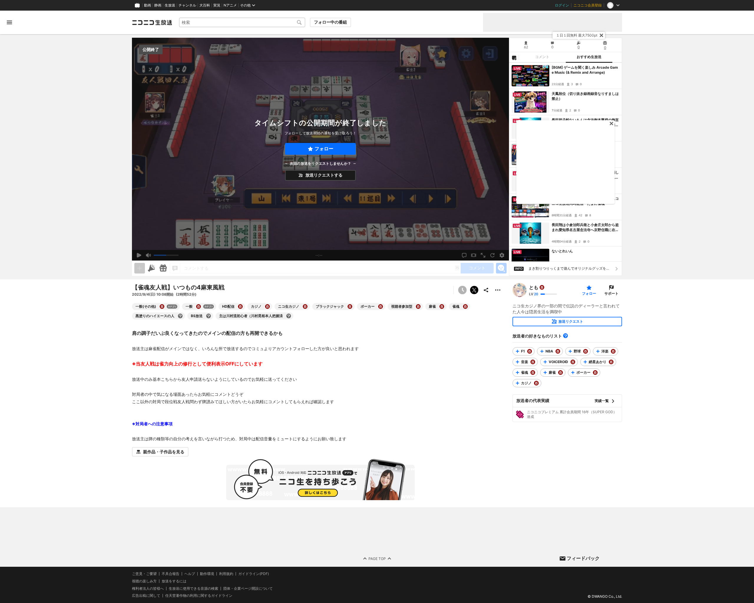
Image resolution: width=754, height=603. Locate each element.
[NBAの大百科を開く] (557, 351)
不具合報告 (170, 574)
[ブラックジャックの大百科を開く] (350, 306)
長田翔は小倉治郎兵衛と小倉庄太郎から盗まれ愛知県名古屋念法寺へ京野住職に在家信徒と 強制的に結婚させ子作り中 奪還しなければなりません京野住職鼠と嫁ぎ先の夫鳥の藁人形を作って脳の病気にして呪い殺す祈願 (585, 228)
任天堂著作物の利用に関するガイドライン (198, 595)
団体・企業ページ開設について (248, 588)
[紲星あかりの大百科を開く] (611, 362)
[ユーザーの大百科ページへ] (542, 287)
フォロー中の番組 (330, 22)
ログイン (562, 5)
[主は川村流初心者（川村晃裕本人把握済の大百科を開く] (288, 316)
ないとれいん (562, 251)
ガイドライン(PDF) (253, 574)
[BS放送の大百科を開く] (208, 316)
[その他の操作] (498, 290)
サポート (611, 293)
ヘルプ (189, 574)
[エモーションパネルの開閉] (501, 268)
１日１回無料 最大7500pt (576, 35)
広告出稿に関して (146, 595)
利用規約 (226, 574)
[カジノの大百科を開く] (267, 306)
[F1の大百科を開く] (529, 351)
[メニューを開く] (9, 22)
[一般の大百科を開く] (198, 306)
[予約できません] (462, 290)
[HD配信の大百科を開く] (240, 306)
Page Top (377, 558)
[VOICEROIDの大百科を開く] (573, 362)
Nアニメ (230, 5)
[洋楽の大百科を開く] (613, 351)
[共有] (486, 290)
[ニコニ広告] (151, 268)
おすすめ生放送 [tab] (589, 57)
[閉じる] (601, 35)
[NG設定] (514, 57)
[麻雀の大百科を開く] (441, 306)
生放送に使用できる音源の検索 (193, 588)
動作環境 (207, 574)
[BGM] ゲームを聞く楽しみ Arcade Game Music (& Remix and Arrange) (585, 70)
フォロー (324, 148)
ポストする (474, 290)
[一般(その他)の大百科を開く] (162, 306)
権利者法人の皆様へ (148, 588)
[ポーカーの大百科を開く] (380, 306)
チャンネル (187, 5)
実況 (216, 5)
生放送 (170, 5)
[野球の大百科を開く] (585, 351)
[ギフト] (163, 268)
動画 (147, 5)
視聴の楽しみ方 (144, 581)
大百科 (204, 5)
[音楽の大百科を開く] (532, 362)
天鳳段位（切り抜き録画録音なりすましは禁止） (585, 96)
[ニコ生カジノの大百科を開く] (305, 306)
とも (533, 287)
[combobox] (242, 22)
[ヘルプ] (565, 335)
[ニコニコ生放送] (152, 22)
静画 (157, 5)
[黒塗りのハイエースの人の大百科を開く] (180, 316)
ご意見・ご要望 (144, 573)
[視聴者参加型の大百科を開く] (418, 306)
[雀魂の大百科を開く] (465, 306)
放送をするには (174, 581)
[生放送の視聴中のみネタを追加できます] (139, 268)
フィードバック (583, 558)
